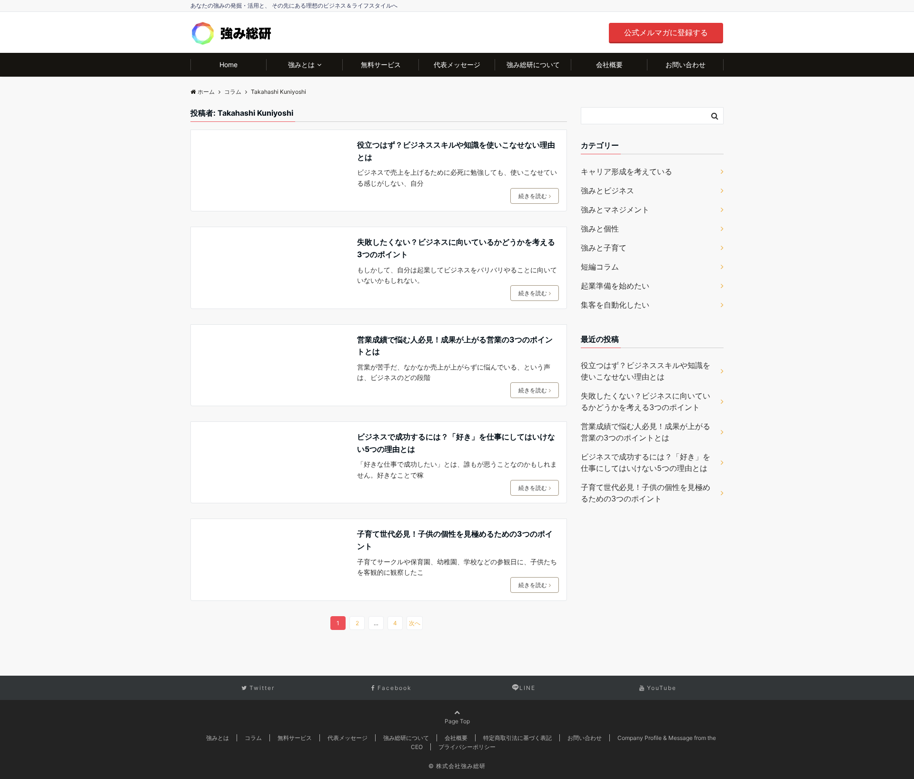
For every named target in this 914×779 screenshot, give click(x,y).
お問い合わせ (685, 64)
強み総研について (533, 64)
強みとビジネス (607, 190)
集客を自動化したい (615, 305)
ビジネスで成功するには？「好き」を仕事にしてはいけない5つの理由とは (456, 443)
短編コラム (600, 266)
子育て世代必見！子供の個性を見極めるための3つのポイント (455, 540)
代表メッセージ (457, 64)
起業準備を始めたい (615, 285)
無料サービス (381, 64)
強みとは (301, 64)
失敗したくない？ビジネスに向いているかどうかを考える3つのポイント (456, 248)
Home (228, 64)
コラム (253, 737)
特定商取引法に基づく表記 (517, 737)
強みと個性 (600, 228)
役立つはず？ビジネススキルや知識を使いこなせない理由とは (456, 151)
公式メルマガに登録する (666, 32)
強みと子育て (603, 247)
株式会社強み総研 (461, 765)
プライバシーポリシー (467, 746)
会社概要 (609, 64)
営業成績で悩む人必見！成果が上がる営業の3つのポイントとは (455, 346)
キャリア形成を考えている (626, 171)
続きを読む (532, 196)
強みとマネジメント (615, 209)
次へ (414, 623)
